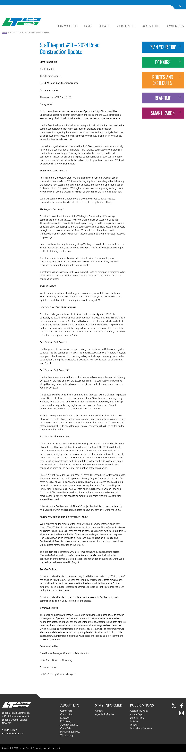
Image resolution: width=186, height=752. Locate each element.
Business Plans (137, 717)
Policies (133, 724)
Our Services (126, 26)
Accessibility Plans (139, 710)
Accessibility (151, 26)
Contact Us (175, 26)
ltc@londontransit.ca (13, 733)
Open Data (65, 728)
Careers (99, 710)
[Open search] (180, 6)
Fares (88, 26)
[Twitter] (174, 707)
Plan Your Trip (67, 26)
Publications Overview (141, 728)
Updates (104, 26)
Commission (66, 714)
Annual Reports (137, 714)
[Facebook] (181, 707)
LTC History (65, 721)
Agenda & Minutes (104, 714)
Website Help (67, 735)
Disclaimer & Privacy (70, 731)
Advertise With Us (69, 724)
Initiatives (134, 721)
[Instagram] (181, 714)
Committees (66, 710)
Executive (64, 717)
